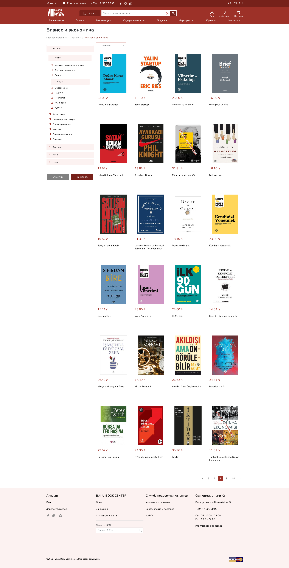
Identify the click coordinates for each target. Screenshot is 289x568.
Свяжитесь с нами (106, 515)
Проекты (211, 20)
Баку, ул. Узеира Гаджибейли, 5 (213, 502)
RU (241, 3)
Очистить (58, 177)
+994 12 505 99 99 (206, 509)
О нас (99, 502)
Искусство (60, 97)
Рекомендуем (103, 20)
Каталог (91, 13)
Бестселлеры (56, 20)
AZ (229, 3)
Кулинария (60, 102)
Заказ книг (234, 20)
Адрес (54, 3)
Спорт (58, 75)
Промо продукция (62, 124)
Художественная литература (69, 65)
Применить (82, 177)
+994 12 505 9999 (103, 3)
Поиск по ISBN (103, 525)
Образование (61, 87)
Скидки (80, 20)
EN (235, 3)
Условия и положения (158, 502)
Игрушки (57, 129)
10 (233, 478)
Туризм (58, 107)
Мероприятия (186, 20)
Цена (56, 162)
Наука (60, 81)
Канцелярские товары (64, 119)
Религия (59, 92)
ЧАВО (149, 515)
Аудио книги (59, 114)
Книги (57, 57)
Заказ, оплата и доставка (160, 509)
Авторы (57, 147)
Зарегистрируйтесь (57, 509)
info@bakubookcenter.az (208, 525)
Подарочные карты (134, 20)
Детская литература (65, 70)
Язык (55, 154)
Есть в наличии (77, 3)
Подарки (162, 20)
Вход (49, 502)
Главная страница (56, 37)
